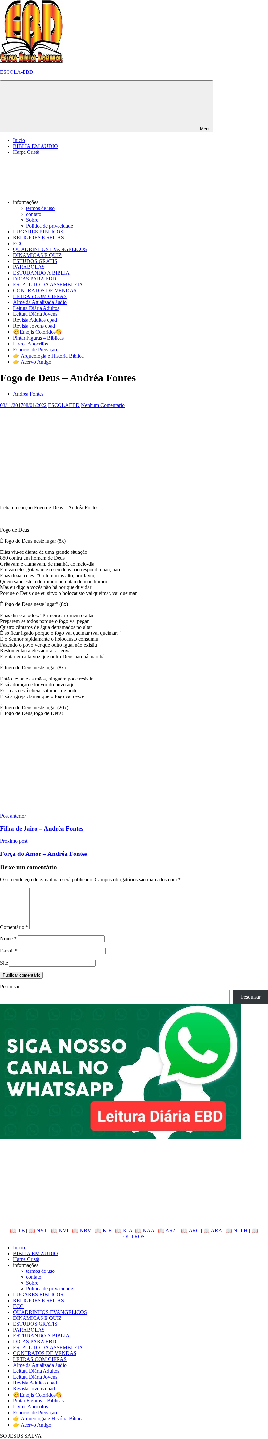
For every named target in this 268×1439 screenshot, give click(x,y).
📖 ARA (212, 1230)
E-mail (9, 950)
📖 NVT (37, 1230)
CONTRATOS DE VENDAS (44, 290)
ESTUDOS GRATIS (35, 261)
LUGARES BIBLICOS (38, 231)
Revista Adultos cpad (35, 320)
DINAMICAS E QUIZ (37, 255)
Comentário (14, 927)
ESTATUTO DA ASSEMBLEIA (48, 284)
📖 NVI (59, 1230)
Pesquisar (10, 986)
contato (33, 214)
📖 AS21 (167, 1230)
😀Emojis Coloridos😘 (37, 332)
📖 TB (17, 1230)
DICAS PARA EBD (34, 278)
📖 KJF (103, 1230)
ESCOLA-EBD (16, 72)
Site (4, 963)
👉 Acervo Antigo (32, 362)
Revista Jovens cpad (34, 325)
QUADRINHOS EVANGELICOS (50, 249)
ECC (18, 243)
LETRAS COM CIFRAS (40, 296)
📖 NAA (144, 1230)
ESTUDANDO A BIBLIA (41, 273)
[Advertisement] (134, 454)
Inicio (19, 140)
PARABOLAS (29, 267)
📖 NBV (81, 1230)
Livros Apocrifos (30, 343)
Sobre (32, 220)
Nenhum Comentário (103, 405)
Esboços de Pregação (35, 349)
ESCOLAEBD (64, 405)
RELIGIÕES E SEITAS (38, 237)
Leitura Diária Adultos (36, 308)
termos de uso (40, 208)
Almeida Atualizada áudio (40, 302)
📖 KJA (124, 1230)
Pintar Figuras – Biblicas (38, 338)
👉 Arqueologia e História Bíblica (48, 356)
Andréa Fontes (28, 394)
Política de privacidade (49, 226)
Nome (8, 938)
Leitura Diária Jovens (35, 314)
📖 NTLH (237, 1230)
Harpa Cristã (26, 152)
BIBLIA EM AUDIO (35, 146)
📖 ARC (190, 1230)
